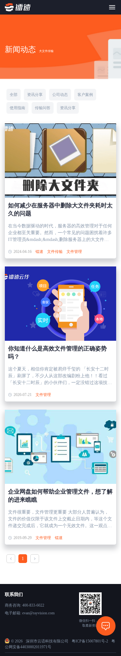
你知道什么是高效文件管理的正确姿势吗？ (57, 352)
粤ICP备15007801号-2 (90, 641)
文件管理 (74, 251)
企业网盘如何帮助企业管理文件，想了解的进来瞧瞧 (60, 495)
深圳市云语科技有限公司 (47, 641)
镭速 (39, 251)
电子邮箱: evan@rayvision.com (30, 613)
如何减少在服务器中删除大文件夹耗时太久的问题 (60, 209)
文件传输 (55, 251)
